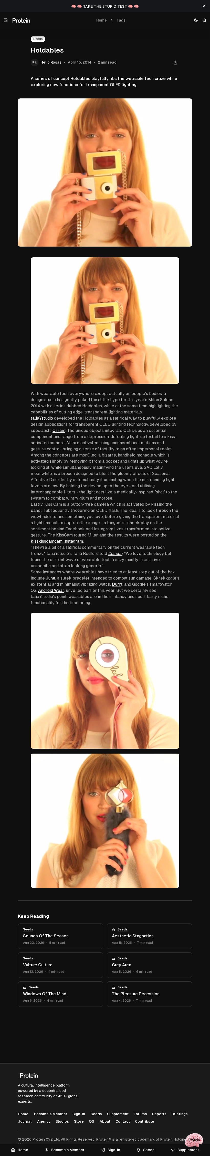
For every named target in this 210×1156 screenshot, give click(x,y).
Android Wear (51, 590)
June (50, 578)
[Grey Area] (149, 965)
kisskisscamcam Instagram (57, 541)
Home (101, 20)
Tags (121, 20)
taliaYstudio (42, 418)
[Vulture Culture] (60, 965)
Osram (58, 430)
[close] (204, 6)
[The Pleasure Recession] (149, 994)
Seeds (38, 39)
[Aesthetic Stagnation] (149, 936)
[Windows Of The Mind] (60, 994)
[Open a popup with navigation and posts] (6, 20)
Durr (116, 584)
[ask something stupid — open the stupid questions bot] (194, 1140)
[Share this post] (175, 63)
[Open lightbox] (172, 264)
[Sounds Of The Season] (60, 936)
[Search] (204, 20)
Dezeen (115, 553)
